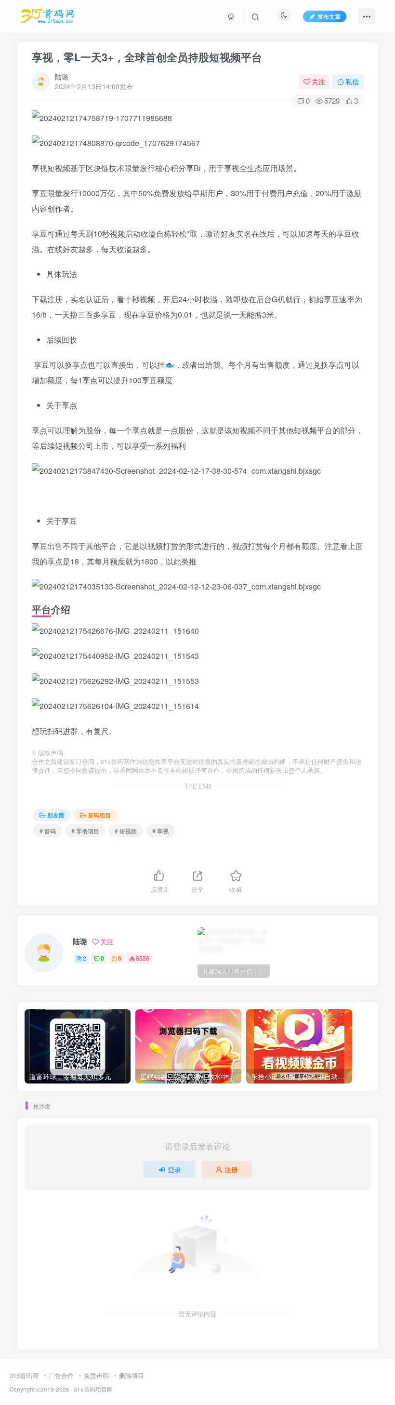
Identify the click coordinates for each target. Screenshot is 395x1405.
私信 (352, 81)
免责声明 (96, 1375)
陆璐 (61, 76)
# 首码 (48, 831)
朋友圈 (56, 815)
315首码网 (24, 1375)
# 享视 (160, 831)
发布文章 (329, 16)
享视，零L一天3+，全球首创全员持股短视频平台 (147, 57)
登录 (174, 1169)
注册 (231, 1169)
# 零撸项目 (85, 831)
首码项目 (99, 815)
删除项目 (131, 1375)
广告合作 (61, 1375)
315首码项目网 (93, 1389)
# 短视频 (126, 831)
